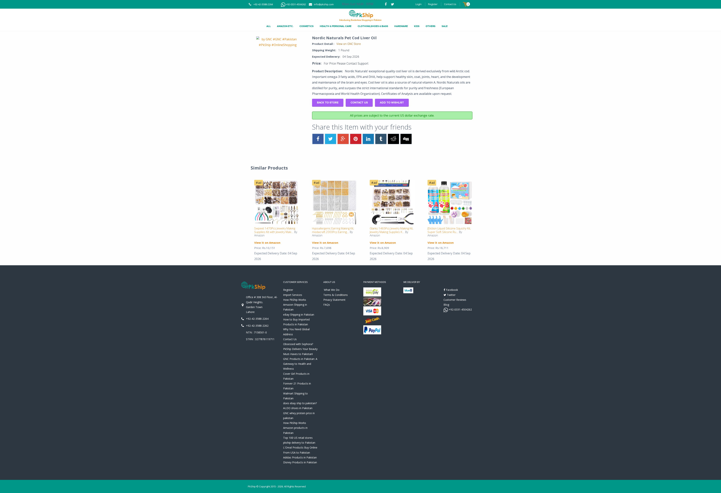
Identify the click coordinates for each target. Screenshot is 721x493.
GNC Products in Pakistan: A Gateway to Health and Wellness (300, 364)
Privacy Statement (334, 300)
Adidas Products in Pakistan (300, 457)
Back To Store (328, 102)
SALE (445, 26)
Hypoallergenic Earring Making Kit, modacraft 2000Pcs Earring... (333, 230)
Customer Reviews (454, 300)
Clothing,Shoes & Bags (373, 26)
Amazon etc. (285, 26)
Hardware (401, 26)
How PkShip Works (294, 300)
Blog (446, 304)
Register (432, 4)
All (268, 26)
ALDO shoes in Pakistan (297, 408)
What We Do (331, 290)
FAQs (326, 304)
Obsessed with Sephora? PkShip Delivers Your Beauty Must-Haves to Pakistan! (300, 349)
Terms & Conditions (335, 295)
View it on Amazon (267, 242)
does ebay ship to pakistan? (300, 403)
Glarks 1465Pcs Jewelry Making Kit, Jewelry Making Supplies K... (391, 230)
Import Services (292, 295)
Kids (416, 26)
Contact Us (450, 4)
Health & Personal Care (335, 26)
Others (430, 26)
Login (419, 4)
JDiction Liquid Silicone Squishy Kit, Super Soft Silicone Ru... (449, 230)
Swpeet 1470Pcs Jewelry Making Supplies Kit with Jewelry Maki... (274, 230)
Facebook (451, 290)
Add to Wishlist (392, 102)
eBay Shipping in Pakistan (298, 314)
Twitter (451, 295)
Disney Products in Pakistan (300, 462)
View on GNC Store (348, 44)
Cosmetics (306, 26)
